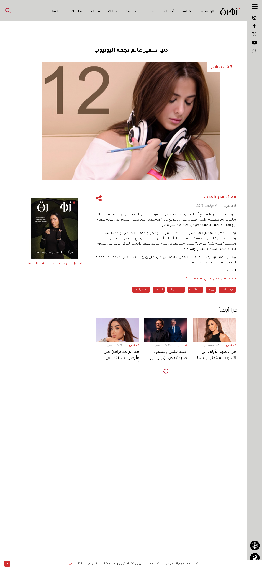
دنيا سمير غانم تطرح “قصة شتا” (211, 279)
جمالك (151, 12)
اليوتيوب (158, 289)
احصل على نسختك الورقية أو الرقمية (54, 263)
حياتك (112, 12)
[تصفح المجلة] (255, 558)
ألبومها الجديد (227, 289)
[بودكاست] (255, 545)
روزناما (211, 289)
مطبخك (77, 12)
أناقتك (169, 12)
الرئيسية (207, 12)
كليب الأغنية (195, 289)
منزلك (95, 12)
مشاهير (187, 12)
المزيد (71, 563)
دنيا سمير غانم (176, 289)
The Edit (56, 12)
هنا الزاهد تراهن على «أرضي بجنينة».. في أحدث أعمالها (121, 355)
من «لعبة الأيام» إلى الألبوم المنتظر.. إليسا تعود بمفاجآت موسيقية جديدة (215, 355)
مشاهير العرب (141, 289)
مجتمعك (131, 12)
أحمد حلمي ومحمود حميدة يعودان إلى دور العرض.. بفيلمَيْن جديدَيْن (168, 355)
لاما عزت (230, 206)
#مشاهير (231, 346)
